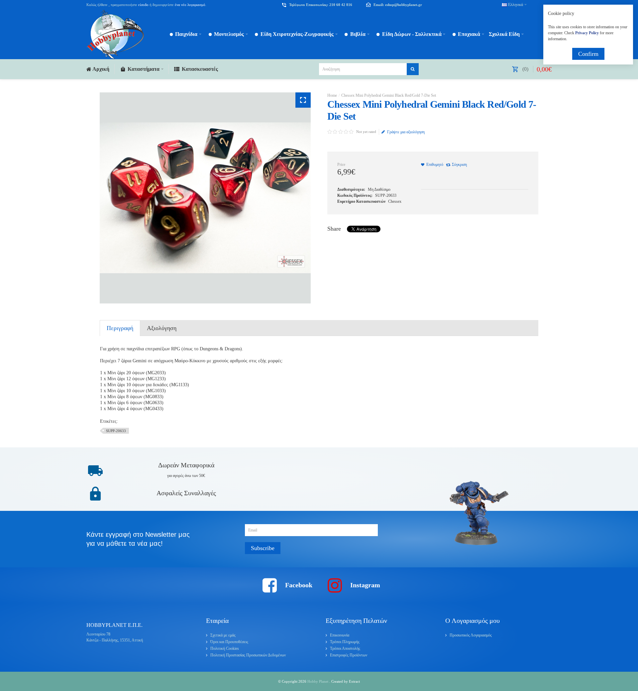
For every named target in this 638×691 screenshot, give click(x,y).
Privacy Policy (587, 33)
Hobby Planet (318, 681)
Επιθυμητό (434, 164)
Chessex (394, 201)
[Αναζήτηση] (413, 69)
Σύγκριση (459, 164)
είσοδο (143, 5)
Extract (354, 681)
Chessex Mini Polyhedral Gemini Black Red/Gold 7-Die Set (388, 95)
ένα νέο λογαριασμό (189, 5)
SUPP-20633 (116, 431)
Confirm (588, 54)
